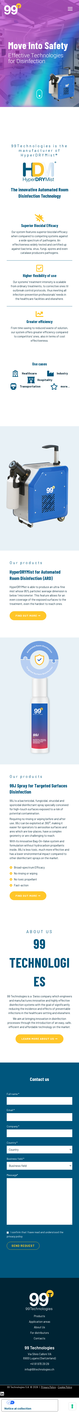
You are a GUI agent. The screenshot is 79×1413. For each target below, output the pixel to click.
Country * (12, 1142)
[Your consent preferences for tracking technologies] (72, 1406)
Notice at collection (17, 1408)
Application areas (39, 1321)
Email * (11, 1110)
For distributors (39, 1332)
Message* (12, 1175)
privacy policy (14, 1236)
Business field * (15, 1158)
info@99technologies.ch (39, 1369)
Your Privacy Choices (33, 1402)
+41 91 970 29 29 (39, 1363)
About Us (39, 1327)
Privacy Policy (48, 1387)
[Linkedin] (2, 1394)
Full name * (13, 1094)
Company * (13, 1126)
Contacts (39, 1338)
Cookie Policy (65, 1387)
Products (39, 1316)
